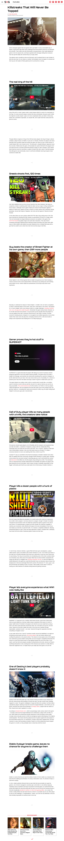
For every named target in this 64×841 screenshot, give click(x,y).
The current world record (24, 385)
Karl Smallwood (13, 14)
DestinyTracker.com (21, 711)
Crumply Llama (35, 706)
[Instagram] (56, 2)
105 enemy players (31, 635)
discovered (14, 460)
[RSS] (61, 2)
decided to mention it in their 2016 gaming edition (32, 790)
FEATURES (16, 2)
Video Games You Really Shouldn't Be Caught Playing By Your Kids (12, 832)
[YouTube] (50, 2)
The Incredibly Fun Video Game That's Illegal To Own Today (38, 831)
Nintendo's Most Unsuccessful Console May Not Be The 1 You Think (50, 832)
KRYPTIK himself (13, 220)
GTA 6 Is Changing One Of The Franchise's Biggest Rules (25, 832)
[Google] (59, 2)
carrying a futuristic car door (35, 559)
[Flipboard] (53, 2)
